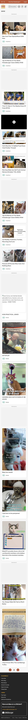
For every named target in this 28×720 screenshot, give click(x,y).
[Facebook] (22, 6)
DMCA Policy (24, 717)
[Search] (4, 2)
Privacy (16, 717)
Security (20, 717)
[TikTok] (25, 6)
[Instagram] (19, 6)
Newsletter (13, 6)
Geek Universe (4, 687)
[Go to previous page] (10, 670)
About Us (3, 697)
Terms (13, 717)
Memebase (4, 682)
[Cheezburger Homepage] (14, 713)
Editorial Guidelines (6, 699)
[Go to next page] (18, 670)
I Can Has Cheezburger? (14, 1)
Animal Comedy (5, 685)
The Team (3, 695)
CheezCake (4, 689)
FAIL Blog (3, 680)
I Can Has (3, 678)
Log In (25, 1)
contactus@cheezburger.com (9, 709)
